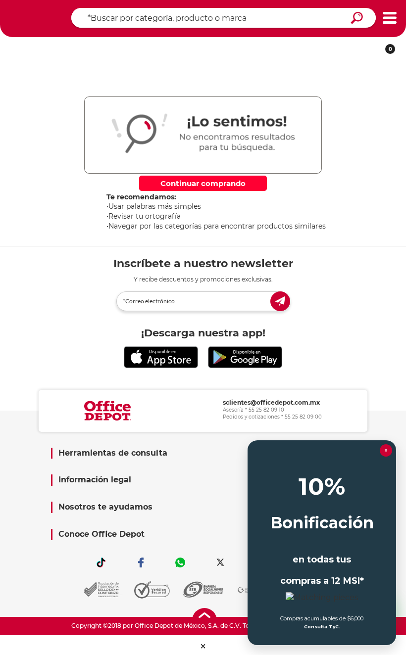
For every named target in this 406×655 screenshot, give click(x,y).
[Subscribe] (280, 301)
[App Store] (161, 357)
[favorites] (160, 46)
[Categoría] (389, 18)
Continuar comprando (203, 183)
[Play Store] (245, 357)
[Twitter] (220, 562)
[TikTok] (101, 562)
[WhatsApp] (181, 562)
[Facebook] (141, 562)
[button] (203, 646)
